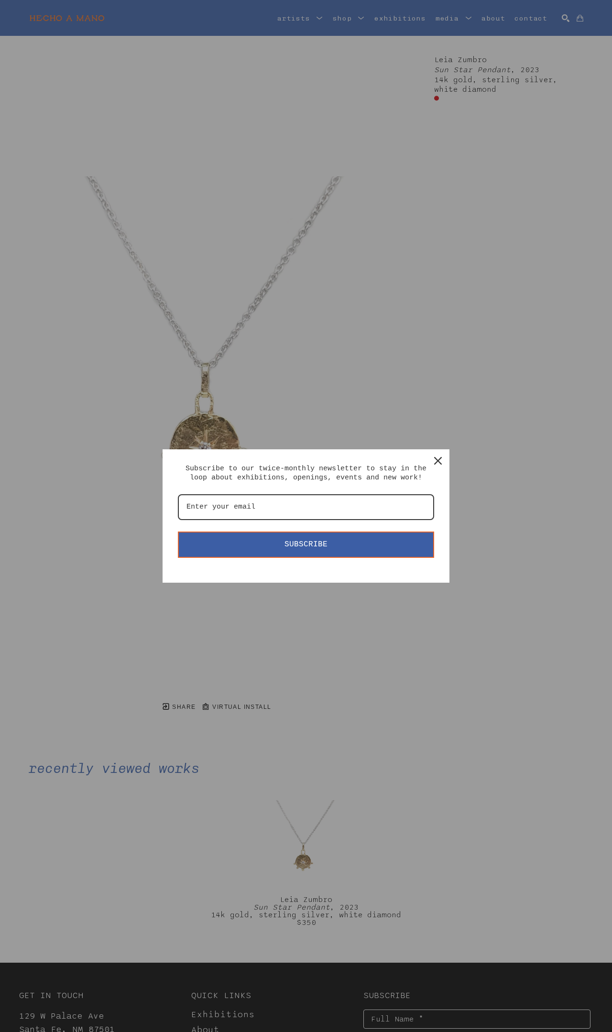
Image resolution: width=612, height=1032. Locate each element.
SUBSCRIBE (306, 544)
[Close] (437, 460)
